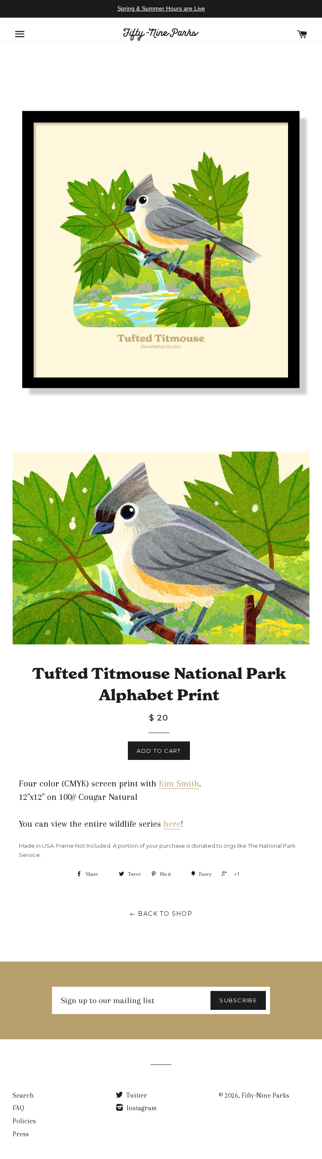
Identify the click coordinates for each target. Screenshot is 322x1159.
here (172, 824)
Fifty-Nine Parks (265, 1095)
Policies (24, 1121)
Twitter (136, 1095)
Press (21, 1134)
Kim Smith (179, 783)
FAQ (18, 1108)
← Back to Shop (161, 913)
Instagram (141, 1108)
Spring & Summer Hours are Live (161, 8)
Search (23, 1095)
